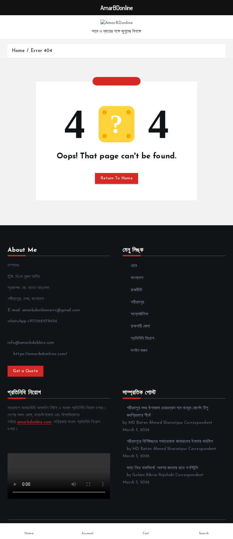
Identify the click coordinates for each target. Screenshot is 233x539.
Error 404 (41, 51)
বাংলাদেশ (137, 278)
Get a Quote (25, 371)
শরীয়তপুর (137, 302)
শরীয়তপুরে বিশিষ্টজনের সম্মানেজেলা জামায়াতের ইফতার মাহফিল (170, 442)
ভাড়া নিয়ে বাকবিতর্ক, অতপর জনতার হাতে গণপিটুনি (162, 468)
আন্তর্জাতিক (139, 314)
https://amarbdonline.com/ (39, 354)
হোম (134, 266)
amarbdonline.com (34, 422)
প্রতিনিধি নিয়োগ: (143, 338)
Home (18, 51)
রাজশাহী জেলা (140, 326)
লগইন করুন (139, 351)
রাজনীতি (136, 290)
